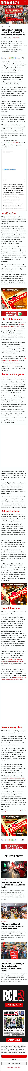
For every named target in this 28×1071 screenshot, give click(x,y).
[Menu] (25, 2)
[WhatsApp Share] (12, 58)
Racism (13, 961)
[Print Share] (22, 58)
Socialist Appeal (13, 208)
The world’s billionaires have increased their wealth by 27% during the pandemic (12, 661)
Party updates (15, 37)
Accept (14, 1056)
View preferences (14, 1063)
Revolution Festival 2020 (12, 142)
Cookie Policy (10, 1067)
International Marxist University (16, 778)
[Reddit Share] (9, 58)
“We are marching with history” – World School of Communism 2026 (12, 926)
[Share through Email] (19, 58)
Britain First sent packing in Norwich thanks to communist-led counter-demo (12, 967)
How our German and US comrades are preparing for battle (13, 884)
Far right (3, 961)
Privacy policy (17, 1067)
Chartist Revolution (12, 360)
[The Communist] (10, 3)
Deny (14, 1059)
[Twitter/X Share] (6, 58)
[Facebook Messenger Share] (15, 58)
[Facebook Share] (2, 58)
